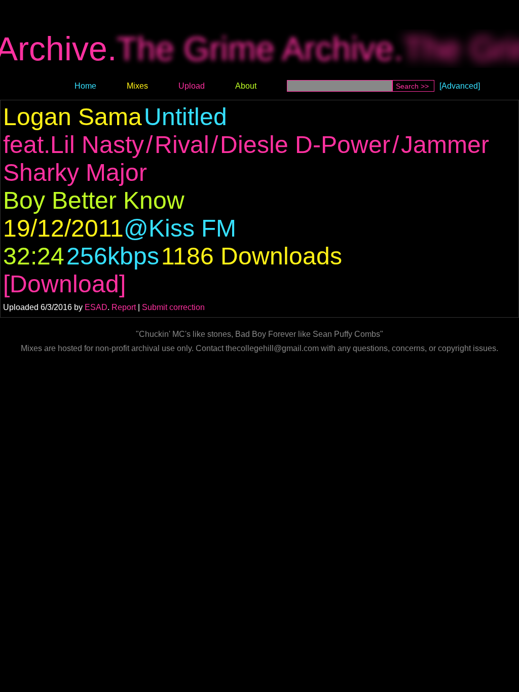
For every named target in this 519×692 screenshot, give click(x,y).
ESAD (96, 307)
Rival (182, 144)
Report (124, 307)
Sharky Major (75, 172)
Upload (191, 86)
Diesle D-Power (305, 144)
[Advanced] (459, 86)
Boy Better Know (93, 200)
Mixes (137, 86)
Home (85, 86)
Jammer (445, 144)
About (245, 86)
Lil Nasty (97, 144)
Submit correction (173, 307)
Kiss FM (192, 228)
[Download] (64, 284)
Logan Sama (72, 116)
